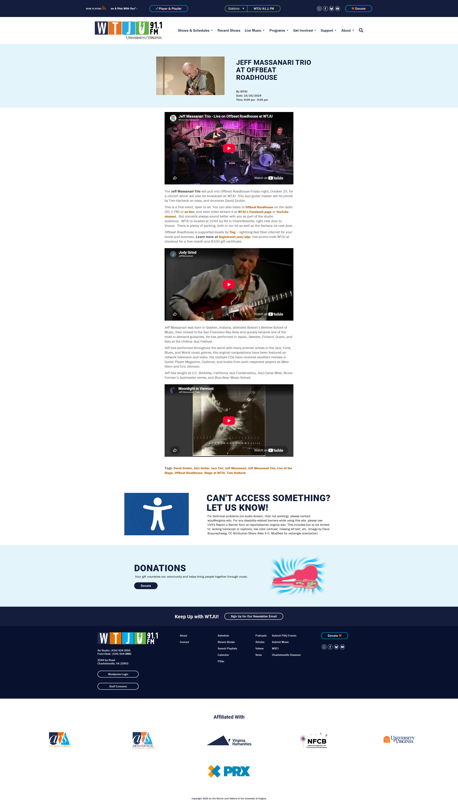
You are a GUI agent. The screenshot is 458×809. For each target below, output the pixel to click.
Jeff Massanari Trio (261, 468)
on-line (189, 212)
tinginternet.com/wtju (234, 237)
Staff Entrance (118, 686)
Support (327, 30)
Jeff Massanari (235, 468)
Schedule (223, 635)
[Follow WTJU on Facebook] (325, 8)
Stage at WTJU (214, 473)
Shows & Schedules (193, 30)
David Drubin (183, 468)
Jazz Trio (217, 468)
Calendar (223, 655)
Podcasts (261, 635)
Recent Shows (229, 30)
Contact (184, 642)
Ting (232, 232)
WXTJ (275, 648)
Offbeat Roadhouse (259, 207)
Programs (277, 30)
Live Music (253, 30)
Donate (360, 8)
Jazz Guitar (201, 468)
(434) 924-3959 (120, 650)
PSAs (221, 661)
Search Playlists (227, 648)
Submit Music (280, 642)
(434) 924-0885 (121, 654)
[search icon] (361, 30)
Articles (259, 642)
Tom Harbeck (236, 473)
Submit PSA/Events (284, 635)
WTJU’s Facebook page (255, 212)
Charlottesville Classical (286, 655)
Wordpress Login (118, 674)
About (346, 30)
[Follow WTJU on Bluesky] (331, 8)
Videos (259, 648)
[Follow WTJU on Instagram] (319, 8)
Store (258, 655)
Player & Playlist (170, 8)
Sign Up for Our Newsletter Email (254, 616)
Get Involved (303, 30)
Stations (234, 8)
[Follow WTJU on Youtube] (337, 8)
